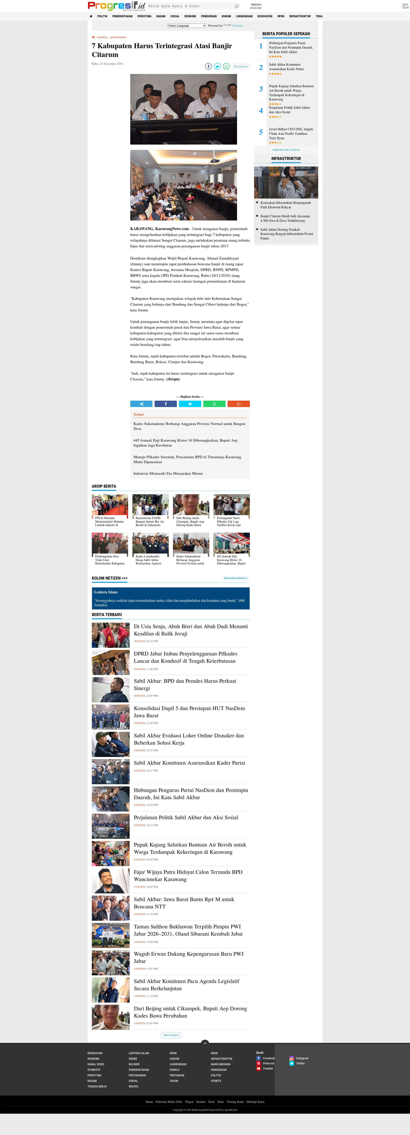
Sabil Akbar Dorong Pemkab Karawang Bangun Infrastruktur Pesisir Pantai (287, 234)
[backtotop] (205, 1044)
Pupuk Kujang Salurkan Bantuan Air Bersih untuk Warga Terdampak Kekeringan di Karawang (190, 848)
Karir (211, 1102)
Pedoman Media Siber (169, 1102)
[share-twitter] (217, 66)
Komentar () (241, 66)
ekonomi (190, 16)
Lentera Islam (139, 1053)
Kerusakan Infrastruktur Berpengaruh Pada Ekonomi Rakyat (286, 204)
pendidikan (209, 16)
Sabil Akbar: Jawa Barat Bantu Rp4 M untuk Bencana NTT (184, 903)
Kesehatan (265, 16)
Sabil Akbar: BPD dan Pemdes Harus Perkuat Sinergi (185, 684)
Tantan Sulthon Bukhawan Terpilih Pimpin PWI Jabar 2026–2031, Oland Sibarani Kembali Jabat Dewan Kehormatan (188, 933)
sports (216, 1081)
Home (149, 1102)
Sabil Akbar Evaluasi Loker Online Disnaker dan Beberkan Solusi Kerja (189, 739)
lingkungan (244, 16)
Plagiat (189, 1102)
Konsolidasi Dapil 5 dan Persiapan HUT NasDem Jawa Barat (189, 711)
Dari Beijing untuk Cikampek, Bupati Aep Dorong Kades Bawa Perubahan (190, 1012)
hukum (226, 16)
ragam (160, 16)
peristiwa (144, 16)
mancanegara (221, 1064)
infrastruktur (300, 16)
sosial (175, 16)
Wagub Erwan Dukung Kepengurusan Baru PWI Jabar (189, 957)
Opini (280, 16)
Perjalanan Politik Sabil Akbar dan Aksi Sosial (186, 817)
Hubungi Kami (255, 1102)
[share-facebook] (208, 66)
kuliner (134, 1064)
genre (133, 1058)
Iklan (221, 1102)
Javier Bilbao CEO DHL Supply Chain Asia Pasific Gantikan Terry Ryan (291, 133)
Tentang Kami (235, 1102)
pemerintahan (122, 16)
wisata (133, 1086)
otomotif (94, 1069)
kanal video (96, 1064)
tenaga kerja (97, 1086)
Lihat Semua (171, 1035)
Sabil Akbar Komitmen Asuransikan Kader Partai (189, 762)
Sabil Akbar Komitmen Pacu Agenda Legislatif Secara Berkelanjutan (186, 984)
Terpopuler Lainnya (286, 150)
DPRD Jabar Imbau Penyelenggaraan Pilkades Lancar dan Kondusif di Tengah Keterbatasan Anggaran (185, 660)
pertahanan (137, 1075)
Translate (237, 25)
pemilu (174, 1069)
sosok (174, 1081)
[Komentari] (239, 404)
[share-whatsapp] (226, 66)
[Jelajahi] (405, 6)
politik (102, 16)
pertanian (177, 1075)
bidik (214, 1053)
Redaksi (201, 1102)
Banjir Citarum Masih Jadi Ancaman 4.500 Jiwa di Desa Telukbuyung (285, 218)
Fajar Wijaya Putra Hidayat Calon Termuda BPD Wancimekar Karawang (188, 875)
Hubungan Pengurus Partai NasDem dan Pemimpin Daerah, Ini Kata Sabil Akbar (191, 793)
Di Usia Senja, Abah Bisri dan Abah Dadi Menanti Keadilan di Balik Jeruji (191, 630)
